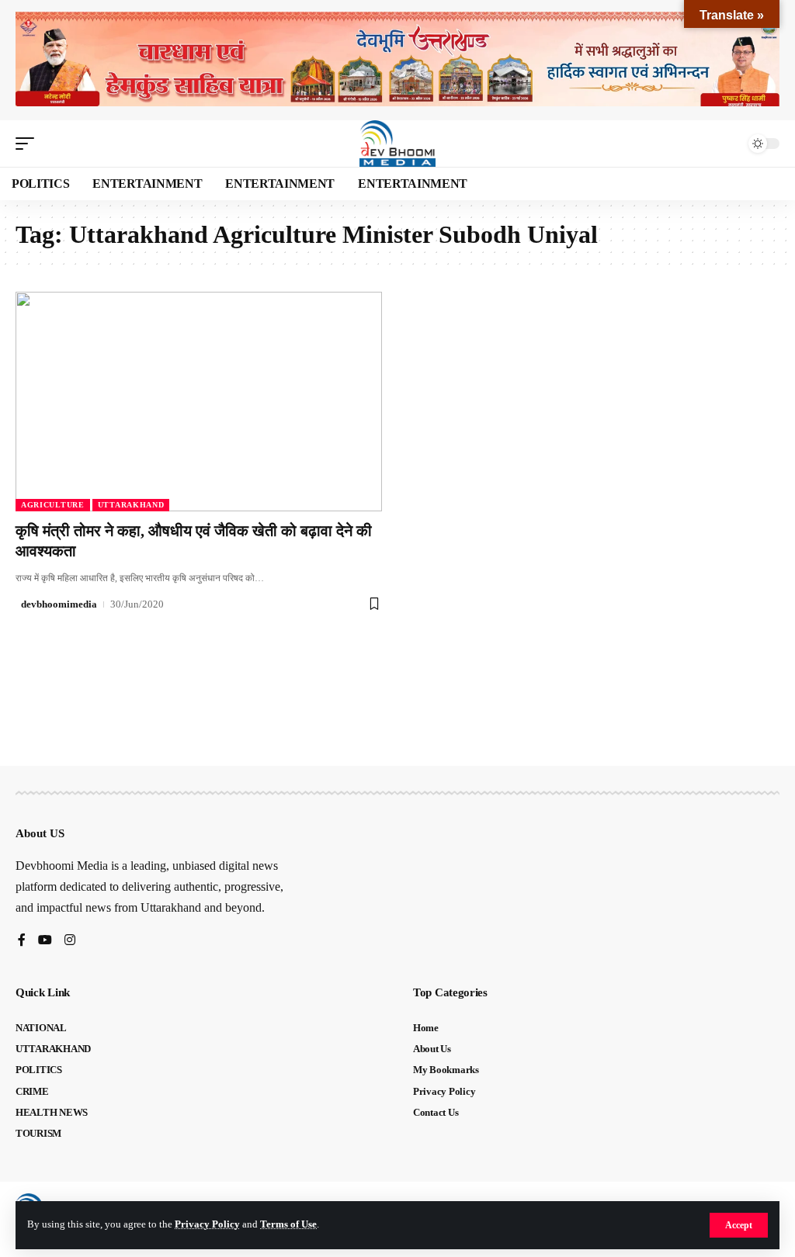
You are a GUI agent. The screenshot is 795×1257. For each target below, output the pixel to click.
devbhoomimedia (59, 604)
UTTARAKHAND (131, 504)
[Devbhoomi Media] (397, 143)
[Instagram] (70, 941)
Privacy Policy (207, 1224)
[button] (739, 1225)
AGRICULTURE (53, 504)
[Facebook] (22, 941)
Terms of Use (288, 1224)
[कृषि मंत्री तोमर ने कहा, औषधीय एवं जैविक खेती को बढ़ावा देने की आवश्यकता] (199, 401)
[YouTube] (45, 941)
